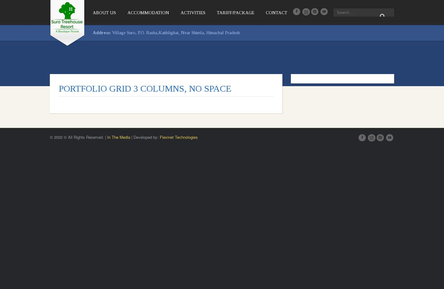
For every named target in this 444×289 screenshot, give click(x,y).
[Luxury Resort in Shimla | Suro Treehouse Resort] (67, 22)
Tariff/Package (235, 12)
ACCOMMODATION (148, 12)
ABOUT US (104, 12)
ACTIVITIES (193, 12)
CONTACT (276, 12)
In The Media (118, 137)
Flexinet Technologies (179, 137)
